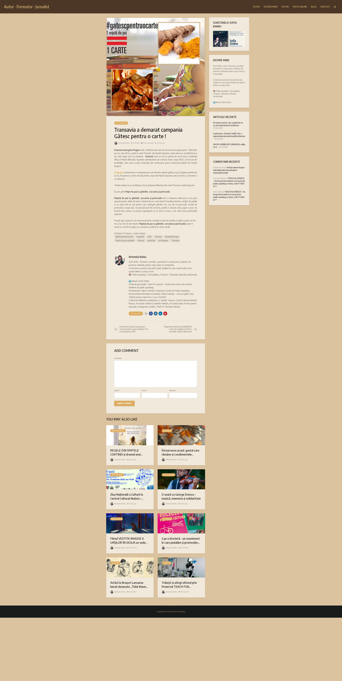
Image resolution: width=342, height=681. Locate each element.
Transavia (119, 172)
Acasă (256, 6)
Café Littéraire (121, 123)
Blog (314, 6)
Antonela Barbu (124, 143)
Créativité (115, 563)
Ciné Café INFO (116, 519)
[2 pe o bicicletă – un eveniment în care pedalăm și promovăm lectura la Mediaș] (181, 523)
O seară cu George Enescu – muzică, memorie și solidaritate (181, 496)
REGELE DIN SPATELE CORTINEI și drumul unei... (126, 452)
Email (144, 390)
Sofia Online (300, 6)
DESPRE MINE (270, 6)
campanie (140, 237)
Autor (285, 6)
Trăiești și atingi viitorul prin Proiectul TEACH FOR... (179, 584)
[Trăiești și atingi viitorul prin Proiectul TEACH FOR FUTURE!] (181, 567)
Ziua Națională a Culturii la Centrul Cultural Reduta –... (126, 496)
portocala (151, 240)
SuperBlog (167, 431)
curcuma (158, 237)
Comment (117, 358)
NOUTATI (325, 6)
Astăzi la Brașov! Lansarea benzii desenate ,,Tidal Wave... (129, 584)
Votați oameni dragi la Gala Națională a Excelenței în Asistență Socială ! (228, 170)
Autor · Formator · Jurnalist (26, 6)
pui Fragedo (163, 240)
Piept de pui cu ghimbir (125, 240)
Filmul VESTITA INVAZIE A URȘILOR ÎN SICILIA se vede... (128, 540)
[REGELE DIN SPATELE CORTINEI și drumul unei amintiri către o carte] (130, 435)
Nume (117, 390)
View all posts (136, 313)
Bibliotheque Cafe (118, 431)
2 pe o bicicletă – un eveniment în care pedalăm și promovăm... (181, 540)
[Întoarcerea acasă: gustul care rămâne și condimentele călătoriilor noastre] (181, 435)
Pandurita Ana (219, 167)
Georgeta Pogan (172, 237)
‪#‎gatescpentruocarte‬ (124, 237)
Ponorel (141, 240)
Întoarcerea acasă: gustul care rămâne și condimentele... (180, 452)
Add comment (148, 143)
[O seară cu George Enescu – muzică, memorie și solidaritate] (181, 479)
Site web (172, 390)
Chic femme (167, 519)
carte (149, 237)
